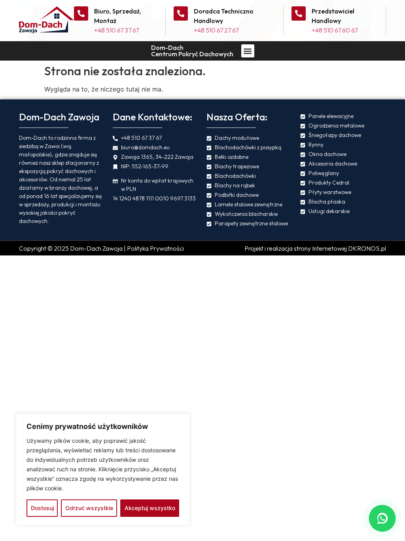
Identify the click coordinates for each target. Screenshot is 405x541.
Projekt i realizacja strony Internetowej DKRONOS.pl (315, 248)
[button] (247, 50)
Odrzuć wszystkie (89, 508)
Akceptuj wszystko (150, 508)
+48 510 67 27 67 (216, 30)
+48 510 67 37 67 (116, 30)
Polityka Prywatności (155, 248)
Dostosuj (42, 508)
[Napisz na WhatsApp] (382, 518)
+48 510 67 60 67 (335, 30)
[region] (103, 469)
